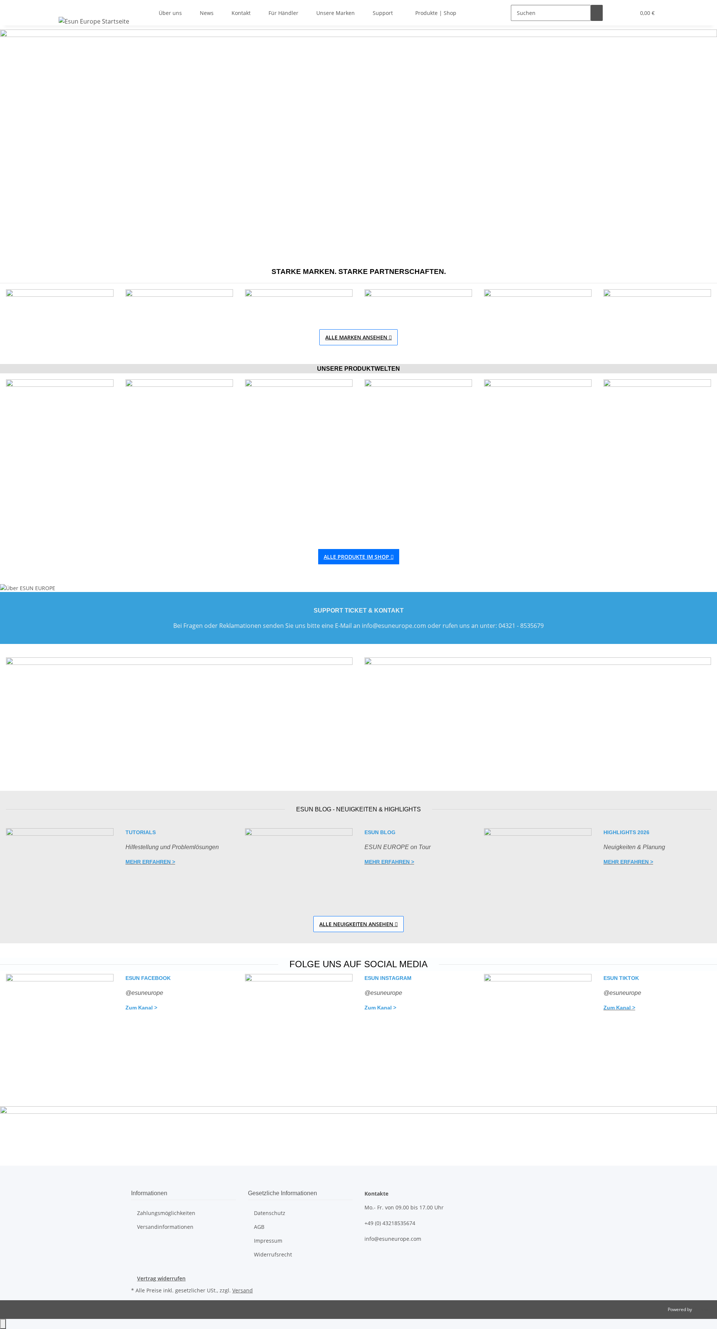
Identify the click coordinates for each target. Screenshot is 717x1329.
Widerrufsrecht (273, 1254)
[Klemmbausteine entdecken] (179, 453)
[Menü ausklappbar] (65, 6)
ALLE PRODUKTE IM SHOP (359, 556)
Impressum (268, 1240)
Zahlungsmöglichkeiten (166, 1213)
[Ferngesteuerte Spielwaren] (60, 453)
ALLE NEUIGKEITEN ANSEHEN (358, 924)
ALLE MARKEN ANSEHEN (358, 337)
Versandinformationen (165, 1226)
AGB (259, 1226)
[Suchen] (597, 13)
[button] (615, 13)
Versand (242, 1290)
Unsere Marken (335, 12)
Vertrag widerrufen (161, 1278)
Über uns (170, 12)
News (207, 12)
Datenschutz (269, 1213)
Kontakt (241, 12)
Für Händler (283, 12)
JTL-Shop (702, 1309)
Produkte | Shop (435, 12)
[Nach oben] (3, 1324)
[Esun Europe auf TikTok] (538, 1030)
